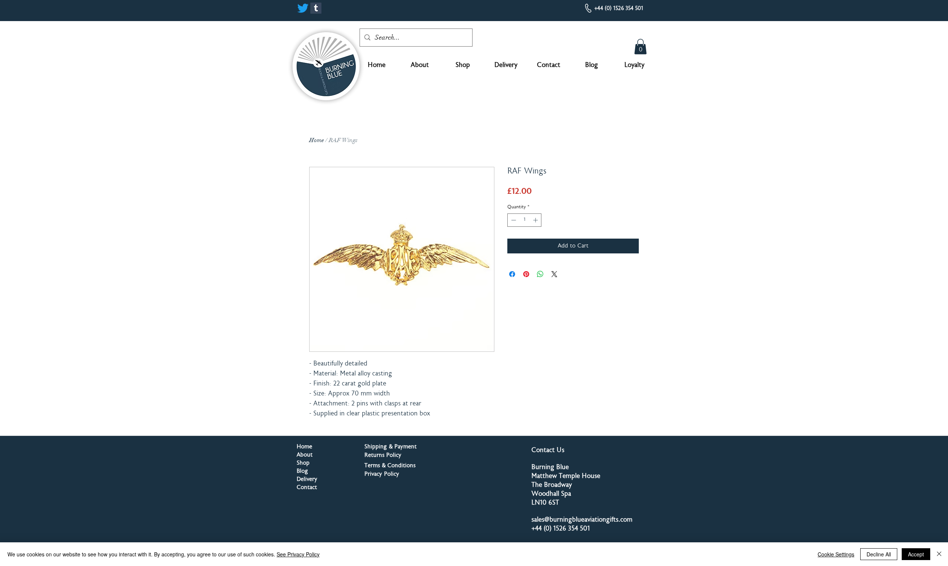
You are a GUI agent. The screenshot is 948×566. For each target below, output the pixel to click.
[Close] (939, 554)
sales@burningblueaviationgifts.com (581, 520)
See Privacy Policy (298, 554)
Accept (916, 554)
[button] (640, 46)
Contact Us (547, 450)
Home (316, 140)
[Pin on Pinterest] (526, 274)
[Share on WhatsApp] (540, 274)
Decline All (879, 554)
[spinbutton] (524, 220)
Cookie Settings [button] (836, 554)
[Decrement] (512, 220)
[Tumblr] (315, 8)
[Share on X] (554, 274)
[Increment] (536, 220)
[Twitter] (302, 8)
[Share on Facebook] (512, 274)
